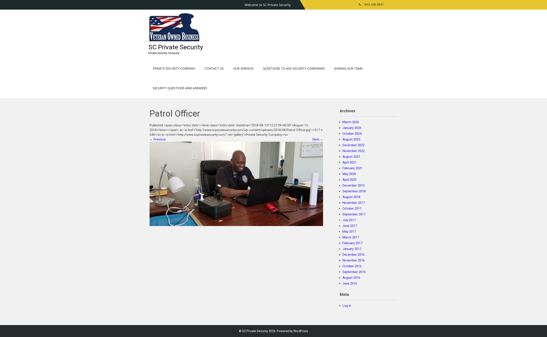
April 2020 (349, 180)
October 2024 (352, 134)
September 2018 (354, 191)
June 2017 (350, 226)
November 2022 (354, 151)
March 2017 (351, 237)
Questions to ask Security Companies (294, 68)
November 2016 (354, 260)
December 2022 (354, 145)
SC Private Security (176, 47)
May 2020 (349, 174)
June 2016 (350, 283)
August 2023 (351, 139)
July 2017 (349, 220)
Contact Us (214, 68)
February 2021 (352, 168)
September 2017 (354, 214)
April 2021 (349, 162)
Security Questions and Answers (180, 88)
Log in (347, 306)
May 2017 (349, 231)
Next (318, 139)
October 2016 (352, 266)
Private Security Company (174, 68)
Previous (158, 139)
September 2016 (354, 272)
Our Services (243, 68)
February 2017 (352, 243)
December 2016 (354, 255)
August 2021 (351, 157)
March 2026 (351, 122)
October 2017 (352, 208)
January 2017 (352, 249)
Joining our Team (348, 68)
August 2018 (351, 197)
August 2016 (351, 278)
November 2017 (354, 203)
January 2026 (352, 128)
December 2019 (354, 185)
